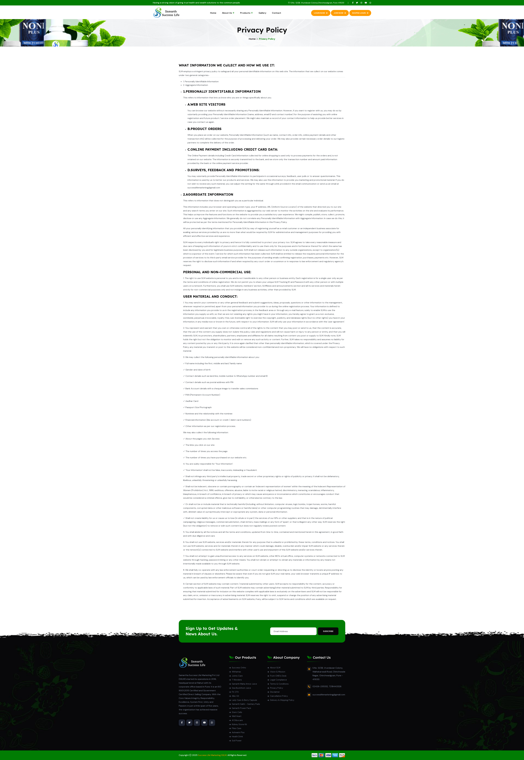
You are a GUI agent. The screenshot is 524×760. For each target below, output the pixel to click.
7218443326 (335, 686)
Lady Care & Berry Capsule (244, 700)
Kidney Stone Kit (239, 724)
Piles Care (236, 728)
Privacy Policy (276, 688)
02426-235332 (320, 686)
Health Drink (237, 736)
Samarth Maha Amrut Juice (244, 684)
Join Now (338, 13)
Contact (276, 12)
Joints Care (237, 676)
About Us (227, 12)
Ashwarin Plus (238, 732)
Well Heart (236, 716)
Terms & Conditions (279, 684)
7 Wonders (237, 680)
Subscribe (328, 631)
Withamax (236, 672)
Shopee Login (359, 13)
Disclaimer (275, 692)
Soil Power (237, 740)
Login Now (319, 13)
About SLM (275, 667)
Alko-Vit (235, 696)
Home (213, 12)
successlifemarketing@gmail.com (328, 694)
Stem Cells (237, 712)
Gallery (262, 12)
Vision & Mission (277, 672)
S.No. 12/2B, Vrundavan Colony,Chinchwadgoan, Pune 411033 (317, 3)
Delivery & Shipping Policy (282, 700)
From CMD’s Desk (278, 676)
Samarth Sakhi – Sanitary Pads (246, 704)
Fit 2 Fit (235, 692)
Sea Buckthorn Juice (241, 688)
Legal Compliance (278, 680)
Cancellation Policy (279, 696)
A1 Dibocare (237, 720)
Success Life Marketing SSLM (212, 755)
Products (245, 12)
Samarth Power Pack (241, 708)
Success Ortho (239, 667)
